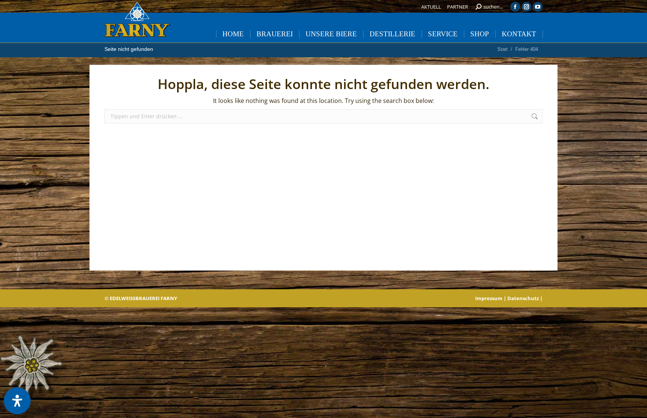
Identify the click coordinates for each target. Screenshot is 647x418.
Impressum (488, 298)
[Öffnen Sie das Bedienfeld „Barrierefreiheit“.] (17, 400)
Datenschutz (523, 298)
